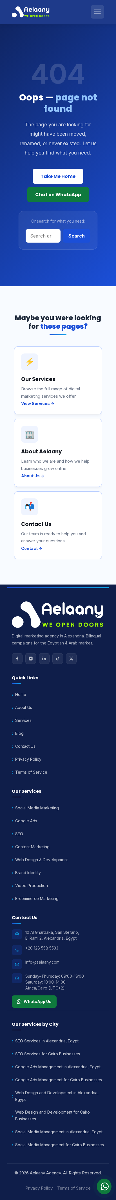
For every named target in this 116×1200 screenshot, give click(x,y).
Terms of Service (31, 772)
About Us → (32, 475)
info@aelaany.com (42, 962)
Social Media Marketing (37, 807)
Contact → (31, 548)
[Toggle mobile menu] (97, 12)
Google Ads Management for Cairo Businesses (58, 1079)
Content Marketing (32, 846)
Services (23, 720)
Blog (19, 733)
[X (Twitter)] (71, 658)
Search (76, 236)
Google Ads (26, 820)
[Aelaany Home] (31, 11)
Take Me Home (58, 176)
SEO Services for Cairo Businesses (47, 1053)
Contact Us (25, 746)
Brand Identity (28, 872)
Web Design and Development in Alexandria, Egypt (57, 1096)
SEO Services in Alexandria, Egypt (47, 1040)
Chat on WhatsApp (58, 194)
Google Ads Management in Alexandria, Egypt (58, 1066)
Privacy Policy (28, 759)
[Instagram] (30, 658)
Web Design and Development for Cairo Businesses (52, 1115)
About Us (23, 707)
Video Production (31, 885)
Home (20, 694)
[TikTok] (57, 658)
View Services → (37, 403)
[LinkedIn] (44, 658)
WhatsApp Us (38, 1001)
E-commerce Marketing (37, 898)
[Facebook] (17, 658)
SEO (19, 833)
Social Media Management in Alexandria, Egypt (58, 1131)
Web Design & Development (41, 859)
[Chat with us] (104, 1186)
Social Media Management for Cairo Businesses (59, 1144)
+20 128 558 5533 (41, 948)
